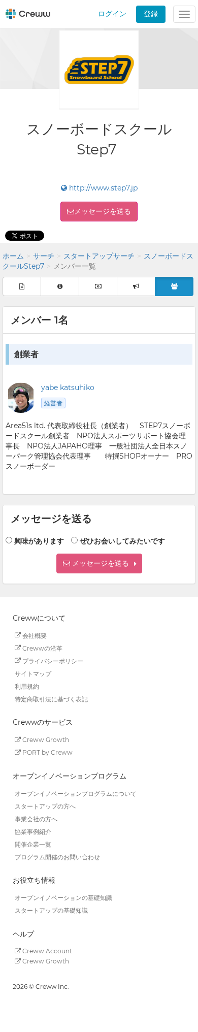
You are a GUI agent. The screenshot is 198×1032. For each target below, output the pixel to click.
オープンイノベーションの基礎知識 (63, 897)
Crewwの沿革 (41, 648)
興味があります (39, 540)
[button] (99, 563)
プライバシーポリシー (52, 660)
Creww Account (46, 951)
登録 (151, 13)
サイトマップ (33, 673)
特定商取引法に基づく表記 (51, 698)
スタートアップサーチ (99, 256)
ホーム (13, 256)
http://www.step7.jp (102, 187)
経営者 (53, 403)
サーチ (43, 256)
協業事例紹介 (33, 831)
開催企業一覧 (33, 844)
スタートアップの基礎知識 (51, 910)
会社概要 (34, 635)
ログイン (112, 13)
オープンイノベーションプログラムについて (76, 793)
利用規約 (27, 686)
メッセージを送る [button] (102, 211)
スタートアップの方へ (45, 806)
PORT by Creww (47, 752)
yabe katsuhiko (67, 387)
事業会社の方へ (36, 818)
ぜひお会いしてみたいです (122, 540)
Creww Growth (45, 740)
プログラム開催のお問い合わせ (57, 856)
